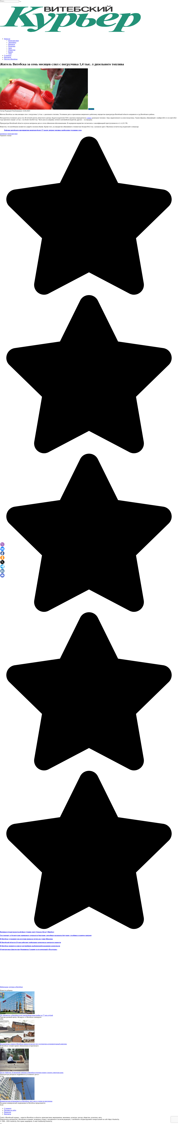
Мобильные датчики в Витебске (11, 987)
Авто (10, 48)
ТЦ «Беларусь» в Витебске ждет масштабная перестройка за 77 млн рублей (26, 1015)
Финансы (11, 44)
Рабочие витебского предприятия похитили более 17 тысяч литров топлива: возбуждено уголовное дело (43, 130)
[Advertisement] (62, 970)
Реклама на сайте (10, 1110)
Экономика (12, 42)
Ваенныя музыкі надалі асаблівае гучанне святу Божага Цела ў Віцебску (27, 932)
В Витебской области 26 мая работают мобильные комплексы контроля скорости (30, 942)
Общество (11, 50)
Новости (7, 39)
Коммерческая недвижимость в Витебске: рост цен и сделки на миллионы (26, 1101)
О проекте (7, 55)
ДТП (10, 53)
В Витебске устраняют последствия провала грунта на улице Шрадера (26, 939)
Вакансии (7, 1112)
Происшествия (13, 40)
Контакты (7, 57)
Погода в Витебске (11, 59)
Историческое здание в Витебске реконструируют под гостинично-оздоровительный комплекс (33, 1044)
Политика (11, 46)
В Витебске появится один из (11, 946)
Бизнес (10, 52)
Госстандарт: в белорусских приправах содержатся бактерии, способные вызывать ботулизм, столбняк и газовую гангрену (46, 935)
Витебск (91, 109)
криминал (3, 134)
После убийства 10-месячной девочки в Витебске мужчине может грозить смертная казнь (31, 1072)
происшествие (12, 134)
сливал (89, 118)
